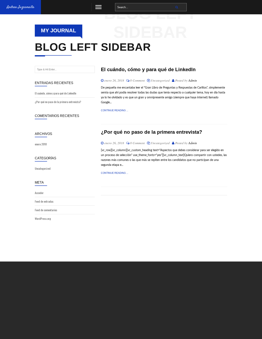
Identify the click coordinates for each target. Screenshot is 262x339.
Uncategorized (43, 168)
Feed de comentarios (46, 210)
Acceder (39, 193)
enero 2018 (41, 144)
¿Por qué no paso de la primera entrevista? (58, 102)
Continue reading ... (114, 110)
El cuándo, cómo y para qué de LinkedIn (55, 93)
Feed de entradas (44, 201)
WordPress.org (43, 218)
